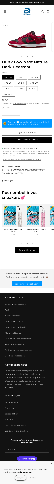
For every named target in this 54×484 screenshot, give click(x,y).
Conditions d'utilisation (16, 327)
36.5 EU (34, 77)
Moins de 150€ (12, 402)
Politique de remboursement (19, 350)
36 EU (21, 77)
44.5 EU (8, 94)
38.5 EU (34, 83)
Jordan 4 (9, 419)
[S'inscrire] (46, 450)
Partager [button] (8, 181)
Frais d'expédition (19, 103)
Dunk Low (10, 408)
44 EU (32, 88)
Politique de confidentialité (18, 338)
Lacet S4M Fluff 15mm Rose (36, 230)
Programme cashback (15, 304)
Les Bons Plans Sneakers (16, 431)
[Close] (51, 463)
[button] (5, 11)
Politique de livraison (15, 344)
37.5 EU (8, 83)
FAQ (7, 310)
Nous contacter (12, 316)
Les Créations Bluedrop (16, 425)
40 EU (20, 88)
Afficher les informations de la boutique (22, 159)
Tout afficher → (27, 250)
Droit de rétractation (15, 356)
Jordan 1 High (11, 414)
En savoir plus (26, 472)
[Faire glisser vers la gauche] (21, 57)
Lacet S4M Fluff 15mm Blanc (13, 230)
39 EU (7, 88)
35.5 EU (8, 77)
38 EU (21, 83)
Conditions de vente (14, 321)
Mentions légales (13, 333)
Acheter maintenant (27, 140)
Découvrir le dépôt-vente (26, 284)
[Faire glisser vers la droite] (32, 57)
